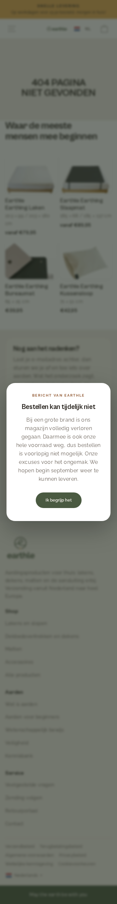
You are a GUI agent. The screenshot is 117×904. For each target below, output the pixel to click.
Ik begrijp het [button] (59, 500)
